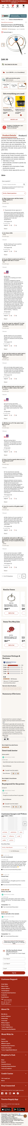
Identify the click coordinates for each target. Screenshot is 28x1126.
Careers (3, 1039)
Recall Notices (5, 997)
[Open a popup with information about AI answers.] (21, 210)
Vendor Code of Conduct (7, 1121)
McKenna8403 (5, 754)
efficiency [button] (11, 836)
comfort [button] (11, 840)
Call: (2, 999)
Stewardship (4, 1018)
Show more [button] (5, 735)
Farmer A (4, 787)
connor (4, 543)
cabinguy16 (5, 357)
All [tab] (2, 815)
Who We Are (4, 1014)
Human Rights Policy (18, 1120)
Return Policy (4, 986)
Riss (4, 262)
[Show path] (7, 19)
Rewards (3, 1062)
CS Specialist (7, 311)
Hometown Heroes (6, 1064)
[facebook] (2, 1093)
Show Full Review (7, 766)
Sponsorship (4, 1041)
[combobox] (15, 193)
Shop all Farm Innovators (7, 22)
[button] (18, 3)
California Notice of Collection (8, 1122)
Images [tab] (6, 815)
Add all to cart (14, 119)
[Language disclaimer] (3, 722)
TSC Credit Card (5, 1078)
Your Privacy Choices (13, 1114)
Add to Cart (11, 613)
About (2, 1060)
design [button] (4, 836)
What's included (9, 79)
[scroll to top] (25, 1116)
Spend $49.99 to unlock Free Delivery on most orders (14, 1)
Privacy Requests (20, 1122)
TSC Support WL (8, 247)
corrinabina (5, 326)
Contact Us (4, 995)
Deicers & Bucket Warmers (16, 19)
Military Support (5, 1022)
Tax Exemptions (5, 990)
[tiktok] (18, 1093)
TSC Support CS (8, 221)
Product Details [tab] (9, 135)
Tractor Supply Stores (7, 1027)
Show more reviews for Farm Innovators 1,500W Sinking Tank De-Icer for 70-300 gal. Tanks (14, 942)
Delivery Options (5, 988)
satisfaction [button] (13, 832)
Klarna (3, 1080)
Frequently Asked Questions (8, 992)
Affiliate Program (5, 1043)
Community (4, 1020)
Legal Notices (4, 1116)
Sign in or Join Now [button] (12, 128)
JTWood (5, 507)
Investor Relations (6, 1016)
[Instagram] (10, 1093)
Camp (4, 234)
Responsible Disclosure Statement (9, 1117)
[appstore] (6, 1109)
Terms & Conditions (6, 1068)
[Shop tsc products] (14, 16)
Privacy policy (4, 1114)
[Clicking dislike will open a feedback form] (8, 739)
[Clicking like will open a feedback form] (5, 739)
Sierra (4, 426)
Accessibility (11, 1116)
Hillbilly (4, 201)
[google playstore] (19, 1109)
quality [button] (4, 840)
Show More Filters (5, 844)
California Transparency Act (18, 1115)
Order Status (4, 984)
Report (5, 228)
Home (2, 19)
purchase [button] (5, 832)
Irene (4, 462)
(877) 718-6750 (8, 1000)
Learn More (14, 2)
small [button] (18, 836)
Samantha (5, 389)
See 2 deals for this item (11, 64)
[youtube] (14, 1093)
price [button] (21, 832)
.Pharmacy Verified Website (8, 1029)
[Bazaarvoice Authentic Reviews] (10, 662)
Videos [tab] (10, 815)
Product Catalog (5, 1025)
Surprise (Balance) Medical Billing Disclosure (11, 1119)
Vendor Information (6, 1047)
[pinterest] (6, 1093)
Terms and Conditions (6, 1115)
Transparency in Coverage (7, 1120)
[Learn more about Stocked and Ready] (12, 32)
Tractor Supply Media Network (9, 1050)
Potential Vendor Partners (8, 1045)
